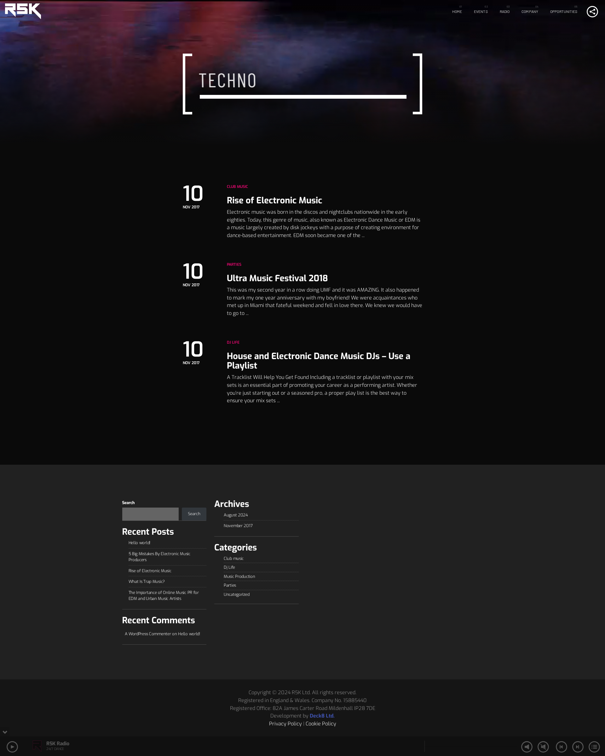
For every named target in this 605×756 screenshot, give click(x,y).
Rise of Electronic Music (274, 200)
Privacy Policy (285, 723)
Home (457, 11)
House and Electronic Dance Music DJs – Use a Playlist (318, 361)
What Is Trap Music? (147, 581)
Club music (237, 186)
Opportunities (564, 11)
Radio (505, 11)
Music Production (239, 576)
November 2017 (238, 525)
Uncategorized (236, 594)
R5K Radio (57, 743)
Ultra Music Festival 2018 (277, 278)
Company (529, 11)
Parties (234, 264)
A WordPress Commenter (148, 634)
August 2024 (236, 515)
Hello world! (140, 542)
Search (128, 503)
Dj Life (233, 342)
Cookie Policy (321, 723)
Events (481, 11)
